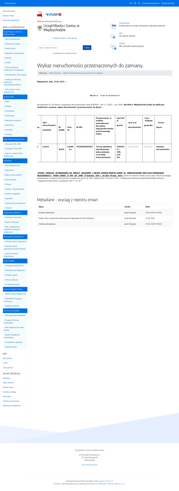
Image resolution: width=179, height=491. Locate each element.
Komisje (8, 106)
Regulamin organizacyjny (14, 53)
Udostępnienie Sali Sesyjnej (15, 75)
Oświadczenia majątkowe (15, 270)
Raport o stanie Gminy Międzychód (13, 154)
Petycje (8, 184)
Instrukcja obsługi (9, 392)
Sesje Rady (9, 125)
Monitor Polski (8, 16)
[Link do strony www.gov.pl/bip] (41, 14)
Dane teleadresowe (12, 39)
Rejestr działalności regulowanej (12, 336)
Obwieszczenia (11, 347)
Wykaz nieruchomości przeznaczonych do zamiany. (83, 73)
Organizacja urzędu (12, 44)
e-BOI (5, 363)
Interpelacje (9, 115)
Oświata (8, 208)
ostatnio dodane (59, 38)
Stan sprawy (8, 367)
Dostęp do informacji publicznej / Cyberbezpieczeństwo (12, 82)
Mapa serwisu (8, 382)
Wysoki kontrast (167, 3)
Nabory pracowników (13, 175)
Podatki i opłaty (11, 275)
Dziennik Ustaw (9, 11)
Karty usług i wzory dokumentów (12, 90)
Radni (7, 101)
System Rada (124, 23)
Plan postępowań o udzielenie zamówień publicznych (12, 229)
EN (135, 3)
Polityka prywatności (11, 401)
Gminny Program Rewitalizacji (11, 254)
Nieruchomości (10, 179)
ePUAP (8, 62)
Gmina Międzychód (12, 165)
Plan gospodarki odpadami (15, 315)
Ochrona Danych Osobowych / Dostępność (14, 68)
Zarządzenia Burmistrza (14, 265)
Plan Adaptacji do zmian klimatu (14, 328)
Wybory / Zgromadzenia (14, 189)
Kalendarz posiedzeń (13, 120)
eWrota (122, 43)
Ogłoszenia (9, 170)
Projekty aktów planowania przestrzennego (15, 247)
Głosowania (9, 111)
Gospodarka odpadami (13, 342)
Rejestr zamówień (12, 222)
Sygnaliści (9, 198)
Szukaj (87, 47)
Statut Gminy (10, 48)
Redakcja (6, 378)
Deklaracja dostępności (12, 405)
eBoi (121, 33)
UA (131, 3)
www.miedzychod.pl (89, 465)
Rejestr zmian (8, 387)
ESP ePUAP (7, 358)
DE (139, 3)
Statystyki (7, 396)
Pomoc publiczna (11, 280)
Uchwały (8, 134)
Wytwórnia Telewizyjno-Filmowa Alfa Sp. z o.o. (107, 484)
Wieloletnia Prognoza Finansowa (13, 299)
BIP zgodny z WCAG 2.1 (104, 481)
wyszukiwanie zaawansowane (65, 53)
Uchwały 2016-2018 (13, 144)
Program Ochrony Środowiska (11, 321)
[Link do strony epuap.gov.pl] (53, 14)
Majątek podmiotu (12, 306)
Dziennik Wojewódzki (11, 20)
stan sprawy (72, 38)
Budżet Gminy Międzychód (15, 294)
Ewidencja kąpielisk (12, 193)
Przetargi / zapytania (13, 217)
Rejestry (8, 58)
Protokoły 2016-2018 (13, 148)
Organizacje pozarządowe (15, 203)
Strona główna (10, 3)
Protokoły (9, 130)
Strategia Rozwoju (12, 284)
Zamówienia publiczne (151, 3)
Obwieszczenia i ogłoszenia (15, 241)
